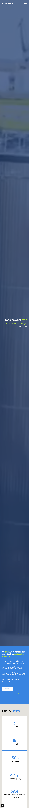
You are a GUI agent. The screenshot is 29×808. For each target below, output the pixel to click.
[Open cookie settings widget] (2, 805)
